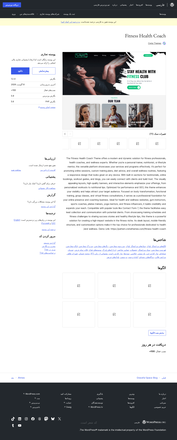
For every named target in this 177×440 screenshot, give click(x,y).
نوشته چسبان (84, 253)
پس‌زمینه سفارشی (117, 246)
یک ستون (141, 253)
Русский (45, 223)
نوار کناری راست (116, 253)
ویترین (131, 394)
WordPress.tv (95, 407)
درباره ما (162, 394)
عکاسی (134, 253)
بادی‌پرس (35, 407)
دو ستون (123, 257)
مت (37, 398)
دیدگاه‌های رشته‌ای (146, 257)
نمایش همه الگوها (157, 333)
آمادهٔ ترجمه (133, 257)
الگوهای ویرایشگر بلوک (156, 246)
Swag (67, 407)
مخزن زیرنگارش (48, 246)
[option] (149, 286)
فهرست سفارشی (158, 250)
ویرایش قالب (160, 257)
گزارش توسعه (49, 243)
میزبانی (163, 403)
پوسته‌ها (163, 14)
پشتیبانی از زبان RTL (99, 253)
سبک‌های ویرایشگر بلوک (136, 246)
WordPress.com (31, 394)
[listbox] (114, 300)
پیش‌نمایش (44, 70)
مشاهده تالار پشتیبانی (46, 188)
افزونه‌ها (131, 403)
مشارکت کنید (66, 394)
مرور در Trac (49, 249)
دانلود (20, 70)
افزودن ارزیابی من (47, 170)
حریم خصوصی (160, 407)
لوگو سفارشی (72, 246)
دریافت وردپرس (11, 5)
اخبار (164, 398)
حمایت (67, 403)
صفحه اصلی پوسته (47, 107)
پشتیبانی (99, 398)
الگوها (132, 407)
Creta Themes (154, 43)
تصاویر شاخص (123, 250)
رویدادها (68, 398)
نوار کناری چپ (152, 253)
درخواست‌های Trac (47, 253)
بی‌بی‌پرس (34, 403)
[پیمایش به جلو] (64, 133)
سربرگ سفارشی (86, 246)
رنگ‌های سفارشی (101, 246)
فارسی (137, 422)
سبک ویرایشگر (144, 250)
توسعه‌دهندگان (97, 403)
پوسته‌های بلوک (95, 250)
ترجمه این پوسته (48, 229)
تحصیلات (133, 250)
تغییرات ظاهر (72, 253)
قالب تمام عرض (81, 250)
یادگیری (100, 394)
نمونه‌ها (127, 253)
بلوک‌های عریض (113, 257)
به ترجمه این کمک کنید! (70, 22)
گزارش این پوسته (48, 206)
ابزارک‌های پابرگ (109, 250)
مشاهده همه (16, 170)
